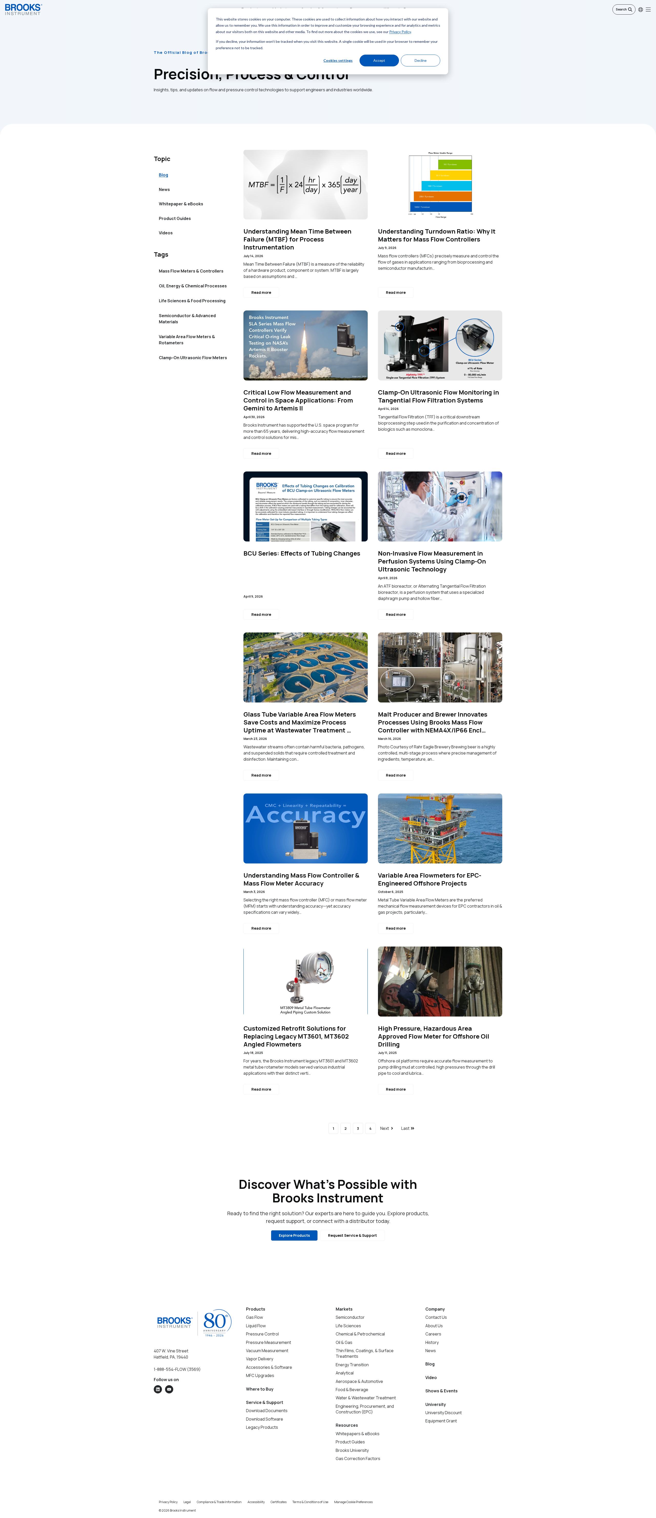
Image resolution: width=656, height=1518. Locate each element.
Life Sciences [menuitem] (348, 1326)
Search (621, 9)
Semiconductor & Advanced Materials (187, 319)
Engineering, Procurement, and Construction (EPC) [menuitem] (365, 1409)
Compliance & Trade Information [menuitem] (219, 1502)
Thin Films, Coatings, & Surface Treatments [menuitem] (365, 1353)
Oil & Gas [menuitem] (344, 1342)
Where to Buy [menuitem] (259, 1389)
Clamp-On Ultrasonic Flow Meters (193, 357)
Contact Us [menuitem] (436, 1317)
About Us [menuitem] (434, 1326)
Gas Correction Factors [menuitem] (358, 1458)
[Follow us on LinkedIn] (158, 1389)
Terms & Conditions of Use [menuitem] (310, 1502)
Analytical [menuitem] (345, 1373)
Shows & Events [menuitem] (441, 1391)
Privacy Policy (400, 31)
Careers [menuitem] (433, 1334)
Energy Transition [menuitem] (352, 1365)
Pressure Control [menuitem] (262, 1334)
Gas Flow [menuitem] (254, 1317)
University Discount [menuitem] (443, 1412)
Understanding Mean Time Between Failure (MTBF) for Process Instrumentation (297, 239)
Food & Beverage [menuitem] (352, 1389)
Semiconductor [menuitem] (350, 1317)
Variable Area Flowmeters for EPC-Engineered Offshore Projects (429, 879)
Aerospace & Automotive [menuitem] (359, 1381)
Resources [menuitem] (347, 1425)
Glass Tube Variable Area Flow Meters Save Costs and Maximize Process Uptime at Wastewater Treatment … (299, 722)
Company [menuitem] (435, 1309)
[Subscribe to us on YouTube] (169, 1389)
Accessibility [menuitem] (256, 1502)
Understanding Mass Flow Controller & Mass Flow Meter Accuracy (301, 879)
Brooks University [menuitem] (352, 1450)
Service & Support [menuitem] (264, 1402)
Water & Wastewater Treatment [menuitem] (366, 1398)
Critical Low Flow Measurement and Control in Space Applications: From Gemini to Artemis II (298, 400)
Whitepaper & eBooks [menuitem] (181, 204)
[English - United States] (640, 9)
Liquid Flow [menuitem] (256, 1326)
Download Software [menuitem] (264, 1419)
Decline (421, 60)
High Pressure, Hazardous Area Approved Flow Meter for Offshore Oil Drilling (433, 1036)
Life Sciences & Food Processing (192, 301)
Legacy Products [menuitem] (262, 1427)
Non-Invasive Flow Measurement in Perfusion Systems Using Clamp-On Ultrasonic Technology (432, 561)
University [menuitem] (435, 1404)
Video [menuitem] (431, 1377)
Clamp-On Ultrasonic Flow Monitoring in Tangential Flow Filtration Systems (438, 396)
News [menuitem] (164, 189)
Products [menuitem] (255, 1309)
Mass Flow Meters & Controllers (191, 271)
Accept (379, 60)
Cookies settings (338, 60)
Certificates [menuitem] (278, 1502)
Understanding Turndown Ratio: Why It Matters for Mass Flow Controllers (437, 235)
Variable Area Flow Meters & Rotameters (187, 340)
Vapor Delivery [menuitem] (259, 1359)
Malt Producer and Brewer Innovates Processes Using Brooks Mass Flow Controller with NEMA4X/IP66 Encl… (432, 722)
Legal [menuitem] (187, 1502)
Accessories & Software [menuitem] (269, 1367)
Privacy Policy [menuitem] (168, 1502)
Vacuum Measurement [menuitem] (267, 1350)
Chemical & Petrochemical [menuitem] (360, 1334)
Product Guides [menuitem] (175, 218)
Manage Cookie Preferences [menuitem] (353, 1502)
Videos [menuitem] (166, 233)
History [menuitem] (432, 1342)
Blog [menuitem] (163, 175)
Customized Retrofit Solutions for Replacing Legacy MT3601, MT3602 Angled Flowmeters (296, 1036)
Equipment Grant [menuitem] (441, 1421)
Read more (261, 292)
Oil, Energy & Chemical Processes (193, 286)
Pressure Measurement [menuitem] (268, 1342)
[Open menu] (648, 9)
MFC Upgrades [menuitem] (260, 1375)
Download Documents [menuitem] (267, 1410)
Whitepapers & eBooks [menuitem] (358, 1433)
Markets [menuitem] (344, 1309)
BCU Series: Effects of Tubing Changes (301, 553)
